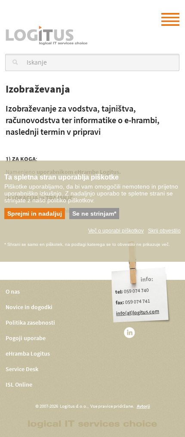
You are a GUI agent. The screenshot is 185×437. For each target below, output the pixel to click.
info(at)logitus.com (138, 312)
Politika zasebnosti (30, 323)
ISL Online (19, 385)
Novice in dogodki (29, 307)
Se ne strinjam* (94, 213)
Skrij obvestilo (164, 231)
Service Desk (22, 369)
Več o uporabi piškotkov (116, 231)
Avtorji (143, 406)
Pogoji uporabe (26, 338)
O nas (13, 292)
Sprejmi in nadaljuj (34, 213)
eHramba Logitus (28, 354)
